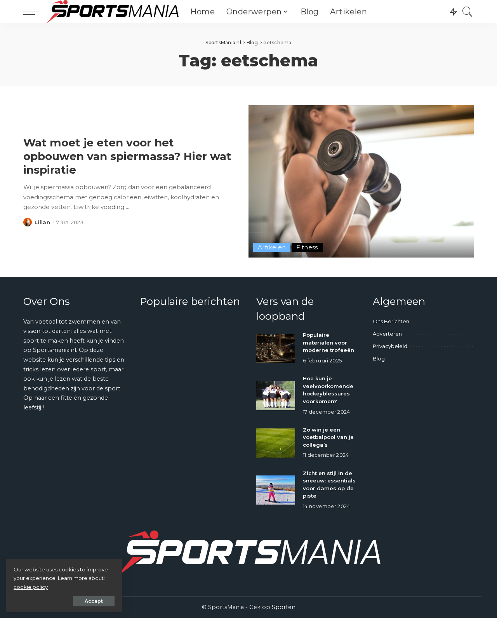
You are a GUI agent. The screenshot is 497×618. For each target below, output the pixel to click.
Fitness (307, 247)
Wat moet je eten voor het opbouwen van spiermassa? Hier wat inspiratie (127, 156)
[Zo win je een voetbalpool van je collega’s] (275, 443)
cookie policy (31, 587)
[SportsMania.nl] (113, 11)
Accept (94, 601)
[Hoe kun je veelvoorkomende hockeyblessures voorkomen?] (275, 395)
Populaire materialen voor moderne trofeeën (328, 342)
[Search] (467, 11)
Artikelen (272, 247)
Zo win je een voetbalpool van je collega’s (328, 437)
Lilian (42, 222)
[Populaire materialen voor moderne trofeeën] (275, 348)
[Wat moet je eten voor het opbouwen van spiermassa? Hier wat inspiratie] (361, 181)
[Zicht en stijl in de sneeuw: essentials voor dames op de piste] (275, 490)
